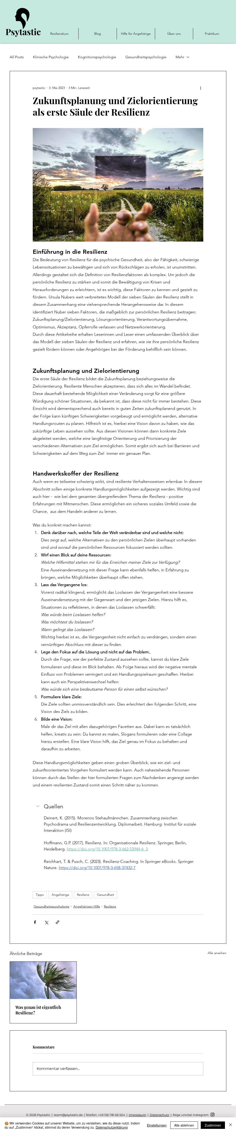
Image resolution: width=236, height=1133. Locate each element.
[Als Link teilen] (57, 922)
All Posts (17, 57)
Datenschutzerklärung (112, 1127)
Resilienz (83, 895)
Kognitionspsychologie (97, 57)
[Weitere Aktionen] (200, 88)
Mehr (180, 57)
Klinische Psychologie (51, 57)
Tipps (40, 895)
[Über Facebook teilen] (35, 922)
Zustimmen (213, 1125)
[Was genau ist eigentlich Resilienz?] (43, 980)
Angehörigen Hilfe (86, 906)
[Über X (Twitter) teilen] (46, 922)
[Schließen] (230, 1125)
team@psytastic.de (68, 1115)
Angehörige (60, 895)
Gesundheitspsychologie (145, 57)
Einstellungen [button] (157, 1125)
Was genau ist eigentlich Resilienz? (38, 1010)
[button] (118, 807)
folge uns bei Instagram (190, 1115)
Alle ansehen (217, 953)
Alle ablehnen (184, 1125)
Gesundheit (105, 895)
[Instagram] (212, 1114)
